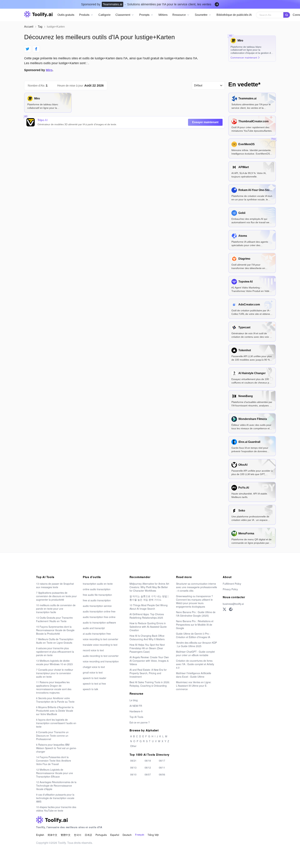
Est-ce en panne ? (140, 722)
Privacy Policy (230, 589)
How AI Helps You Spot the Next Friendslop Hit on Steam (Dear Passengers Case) (147, 648)
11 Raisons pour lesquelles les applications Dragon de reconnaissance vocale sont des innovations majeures (53, 687)
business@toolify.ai (233, 603)
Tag (40, 26)
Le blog (134, 700)
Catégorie (104, 14)
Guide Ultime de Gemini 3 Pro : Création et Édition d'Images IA (193, 635)
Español (114, 835)
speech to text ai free (94, 683)
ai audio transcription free (97, 633)
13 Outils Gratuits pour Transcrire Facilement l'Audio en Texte (54, 619)
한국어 (77, 835)
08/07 (148, 774)
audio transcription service (97, 606)
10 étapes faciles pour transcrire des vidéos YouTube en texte (56, 808)
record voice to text (93, 650)
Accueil (28, 26)
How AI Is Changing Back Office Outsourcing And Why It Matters (147, 637)
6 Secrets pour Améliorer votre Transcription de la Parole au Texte (55, 699)
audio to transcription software (99, 622)
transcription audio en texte (98, 583)
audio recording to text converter (101, 656)
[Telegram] (230, 609)
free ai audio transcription (97, 600)
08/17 (162, 760)
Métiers (163, 14)
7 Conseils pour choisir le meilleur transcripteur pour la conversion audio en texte (54, 673)
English (40, 835)
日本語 (88, 835)
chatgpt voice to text (94, 667)
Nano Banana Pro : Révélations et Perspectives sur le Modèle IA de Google (194, 624)
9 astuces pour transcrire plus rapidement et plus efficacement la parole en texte (55, 651)
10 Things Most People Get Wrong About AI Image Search (149, 606)
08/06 (162, 774)
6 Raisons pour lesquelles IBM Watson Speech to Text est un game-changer (56, 748)
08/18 (148, 760)
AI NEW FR (136, 705)
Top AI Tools (136, 717)
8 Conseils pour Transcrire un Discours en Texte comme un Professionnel (52, 735)
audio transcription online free (99, 611)
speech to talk (90, 689)
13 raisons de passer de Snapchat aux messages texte (55, 585)
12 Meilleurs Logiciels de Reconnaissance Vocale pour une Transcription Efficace (54, 773)
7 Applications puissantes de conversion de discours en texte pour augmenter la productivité (56, 596)
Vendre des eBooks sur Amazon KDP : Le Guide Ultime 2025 (196, 644)
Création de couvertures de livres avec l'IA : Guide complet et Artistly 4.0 (195, 664)
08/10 (133, 774)
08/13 (133, 767)
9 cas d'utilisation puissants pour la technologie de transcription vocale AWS (55, 798)
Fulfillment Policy (232, 583)
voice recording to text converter (100, 639)
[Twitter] (224, 609)
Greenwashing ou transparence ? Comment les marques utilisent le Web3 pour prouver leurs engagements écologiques (194, 601)
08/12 (148, 767)
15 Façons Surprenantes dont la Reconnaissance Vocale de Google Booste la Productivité (55, 630)
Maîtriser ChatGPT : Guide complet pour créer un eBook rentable (195, 653)
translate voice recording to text (100, 644)
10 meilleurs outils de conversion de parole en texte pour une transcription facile (56, 608)
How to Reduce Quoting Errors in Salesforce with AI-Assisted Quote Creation (148, 626)
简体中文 (52, 835)
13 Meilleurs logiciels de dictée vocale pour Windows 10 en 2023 (54, 662)
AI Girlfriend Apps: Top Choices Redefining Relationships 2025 (147, 615)
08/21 (133, 760)
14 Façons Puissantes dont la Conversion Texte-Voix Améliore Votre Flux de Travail (53, 760)
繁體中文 (65, 835)
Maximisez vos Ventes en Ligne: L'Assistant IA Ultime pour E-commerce (193, 685)
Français (139, 834)
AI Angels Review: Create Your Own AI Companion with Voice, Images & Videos (149, 660)
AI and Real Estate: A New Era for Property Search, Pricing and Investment (148, 673)
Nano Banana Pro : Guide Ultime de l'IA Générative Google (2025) (195, 613)
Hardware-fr (136, 711)
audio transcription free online (99, 617)
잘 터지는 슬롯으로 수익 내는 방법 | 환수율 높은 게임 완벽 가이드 (149, 597)
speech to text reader (94, 678)
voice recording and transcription (101, 661)
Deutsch (127, 835)
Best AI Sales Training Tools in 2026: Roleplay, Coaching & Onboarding (150, 683)
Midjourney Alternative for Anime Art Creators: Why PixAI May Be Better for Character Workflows (149, 587)
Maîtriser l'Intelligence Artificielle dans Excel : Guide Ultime (193, 674)
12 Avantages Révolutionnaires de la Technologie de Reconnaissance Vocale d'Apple (56, 785)
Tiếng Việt (153, 835)
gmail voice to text (93, 672)
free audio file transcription (97, 594)
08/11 (162, 767)
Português (101, 835)
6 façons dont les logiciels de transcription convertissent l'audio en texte (56, 723)
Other (133, 746)
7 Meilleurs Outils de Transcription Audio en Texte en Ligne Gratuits (54, 640)
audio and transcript (94, 628)
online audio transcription (96, 589)
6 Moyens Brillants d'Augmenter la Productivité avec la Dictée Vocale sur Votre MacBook (55, 710)
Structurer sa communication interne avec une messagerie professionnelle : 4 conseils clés (196, 587)
